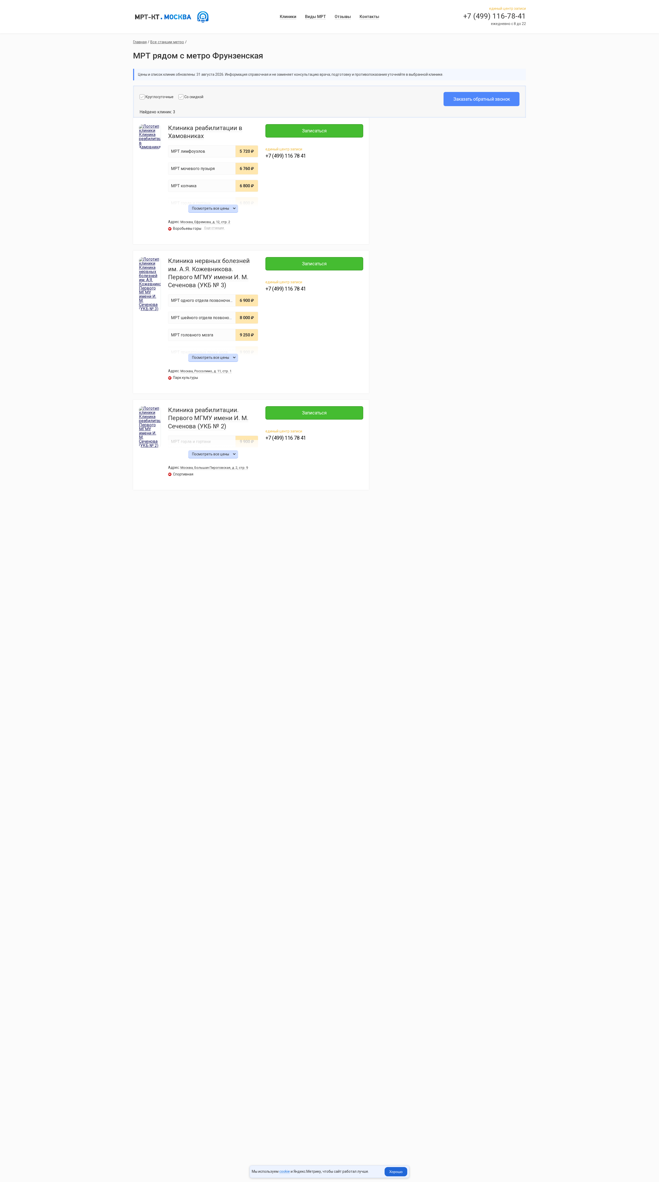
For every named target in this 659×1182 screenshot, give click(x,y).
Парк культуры (183, 378)
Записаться (314, 130)
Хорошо (396, 1172)
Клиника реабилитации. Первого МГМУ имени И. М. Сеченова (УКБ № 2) (208, 418)
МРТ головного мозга (192, 335)
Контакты (369, 16)
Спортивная (181, 474)
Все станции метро (167, 42)
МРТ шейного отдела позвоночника (205, 317)
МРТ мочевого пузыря (193, 168)
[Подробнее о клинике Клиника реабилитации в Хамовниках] (150, 136)
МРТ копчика (183, 185)
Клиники (288, 16)
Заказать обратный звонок (481, 99)
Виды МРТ (315, 16)
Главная (140, 42)
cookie (284, 1171)
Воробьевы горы (185, 228)
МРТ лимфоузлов (188, 151)
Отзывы (343, 16)
